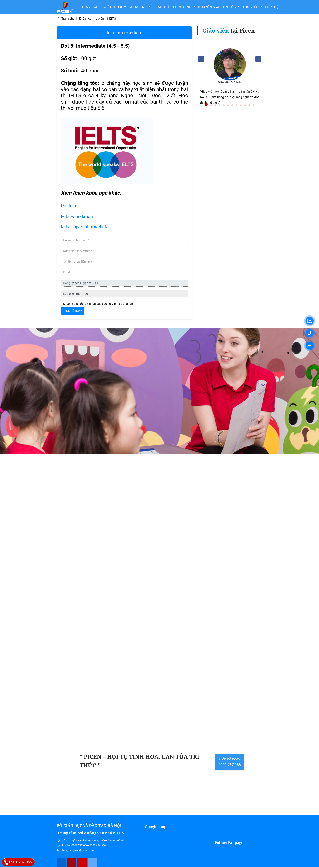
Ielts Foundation (77, 216)
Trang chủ (91, 7)
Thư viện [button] (251, 7)
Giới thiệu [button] (113, 7)
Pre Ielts (69, 205)
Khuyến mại (208, 7)
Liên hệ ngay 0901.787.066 (230, 762)
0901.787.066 (20, 862)
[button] (206, 104)
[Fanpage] (61, 862)
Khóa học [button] (138, 7)
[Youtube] (82, 862)
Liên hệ (272, 7)
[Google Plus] (71, 862)
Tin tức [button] (229, 7)
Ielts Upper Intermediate (85, 227)
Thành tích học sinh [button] (173, 7)
